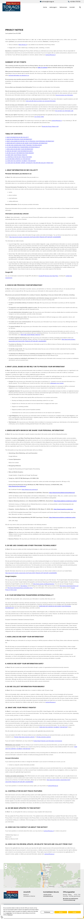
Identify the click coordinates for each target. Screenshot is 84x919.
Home (45, 7)
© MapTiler (63, 886)
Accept (74, 912)
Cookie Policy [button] (9, 913)
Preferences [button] (9, 914)
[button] (42, 873)
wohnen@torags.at (48, 2)
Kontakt (72, 7)
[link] (52, 7)
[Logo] (11, 6)
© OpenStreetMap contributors (73, 886)
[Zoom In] (6, 865)
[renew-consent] (2, 917)
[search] (80, 7)
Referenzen (63, 7)
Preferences (47, 912)
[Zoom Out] (6, 867)
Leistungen (52, 7)
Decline (61, 912)
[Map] (42, 875)
